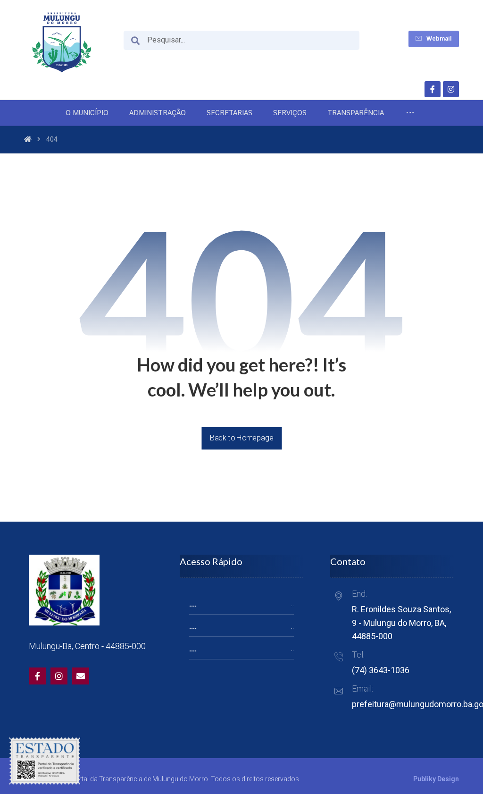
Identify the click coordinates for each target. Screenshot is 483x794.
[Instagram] (451, 89)
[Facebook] (433, 89)
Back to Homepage (241, 437)
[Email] (80, 675)
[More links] (410, 113)
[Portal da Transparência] (62, 42)
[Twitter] (58, 675)
